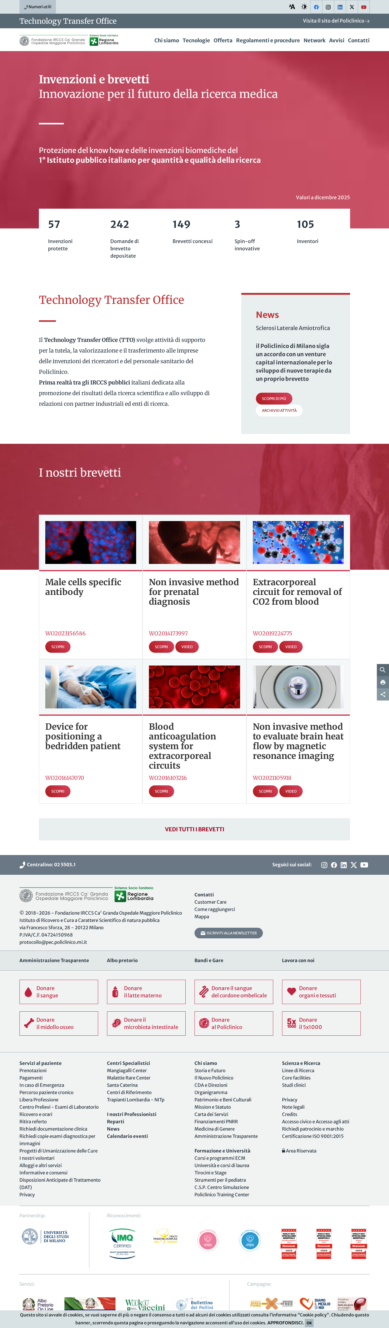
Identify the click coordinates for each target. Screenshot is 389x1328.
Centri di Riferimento (129, 1092)
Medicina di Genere (214, 1129)
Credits (289, 1114)
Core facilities (296, 1078)
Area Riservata (300, 1151)
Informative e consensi (43, 1173)
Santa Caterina (122, 1085)
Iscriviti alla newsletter (231, 933)
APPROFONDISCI (285, 1323)
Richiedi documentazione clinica (53, 1129)
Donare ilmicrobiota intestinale (151, 1024)
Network (314, 40)
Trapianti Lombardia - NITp (135, 1100)
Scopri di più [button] (274, 398)
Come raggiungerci (214, 909)
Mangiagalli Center (127, 1070)
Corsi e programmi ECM (219, 1158)
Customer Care (210, 902)
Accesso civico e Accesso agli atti (315, 1122)
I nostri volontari (36, 1158)
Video (187, 647)
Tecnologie (196, 40)
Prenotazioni (32, 1070)
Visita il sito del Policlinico (334, 21)
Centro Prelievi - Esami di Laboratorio (59, 1107)
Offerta (223, 40)
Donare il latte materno (143, 992)
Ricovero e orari (35, 1114)
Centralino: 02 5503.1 (50, 864)
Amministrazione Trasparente (226, 1136)
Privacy (27, 1195)
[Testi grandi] (292, 6)
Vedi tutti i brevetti (194, 829)
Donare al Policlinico (227, 1024)
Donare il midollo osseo (55, 1024)
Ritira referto (33, 1122)
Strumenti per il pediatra (220, 1180)
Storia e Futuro (209, 1070)
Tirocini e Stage (210, 1173)
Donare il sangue (47, 992)
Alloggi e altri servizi (40, 1165)
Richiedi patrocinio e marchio (313, 1129)
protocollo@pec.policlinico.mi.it (53, 942)
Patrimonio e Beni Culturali (222, 1100)
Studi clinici (294, 1085)
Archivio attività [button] (279, 410)
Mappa (201, 917)
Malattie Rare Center (128, 1078)
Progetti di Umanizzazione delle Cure (58, 1151)
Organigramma (210, 1092)
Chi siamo (166, 40)
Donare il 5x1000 (310, 1024)
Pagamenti (31, 1078)
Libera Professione (38, 1100)
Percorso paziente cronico (46, 1092)
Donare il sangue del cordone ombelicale (239, 992)
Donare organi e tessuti (317, 992)
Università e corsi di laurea (221, 1165)
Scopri (57, 647)
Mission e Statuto (212, 1107)
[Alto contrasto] (304, 6)
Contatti (359, 40)
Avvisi (336, 40)
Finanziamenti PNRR (216, 1122)
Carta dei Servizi (211, 1114)
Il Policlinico (213, 1078)
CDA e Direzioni (210, 1085)
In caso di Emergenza (41, 1085)
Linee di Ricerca (298, 1070)
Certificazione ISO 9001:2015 (313, 1136)
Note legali (293, 1107)
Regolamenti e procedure (268, 40)
